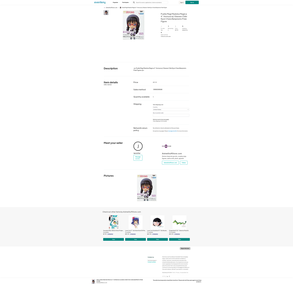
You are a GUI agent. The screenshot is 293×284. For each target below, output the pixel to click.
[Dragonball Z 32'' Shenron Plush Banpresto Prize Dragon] (179, 222)
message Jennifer (172, 131)
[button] (116, 2)
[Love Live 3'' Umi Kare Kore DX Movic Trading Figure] (135, 222)
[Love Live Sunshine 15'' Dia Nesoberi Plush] (157, 222)
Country (155, 107)
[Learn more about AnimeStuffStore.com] (166, 146)
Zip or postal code (158, 113)
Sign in (182, 2)
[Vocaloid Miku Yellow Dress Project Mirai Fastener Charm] (113, 222)
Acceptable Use (184, 272)
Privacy (178, 272)
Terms (173, 272)
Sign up (192, 2)
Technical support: (152, 261)
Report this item (185, 248)
